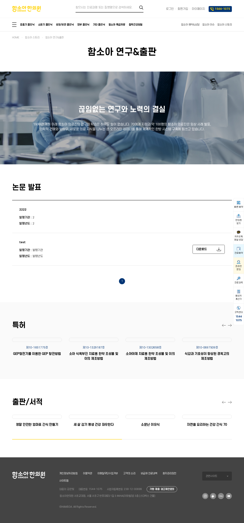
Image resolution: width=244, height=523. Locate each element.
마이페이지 (198, 9)
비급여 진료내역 (149, 473)
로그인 (170, 9)
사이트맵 (63, 480)
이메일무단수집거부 (107, 473)
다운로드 (201, 249)
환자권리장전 (169, 473)
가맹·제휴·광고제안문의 (162, 489)
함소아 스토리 (224, 24)
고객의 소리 (129, 473)
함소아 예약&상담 (190, 24)
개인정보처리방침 (68, 473)
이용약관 (87, 473)
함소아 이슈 (208, 24)
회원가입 (183, 9)
